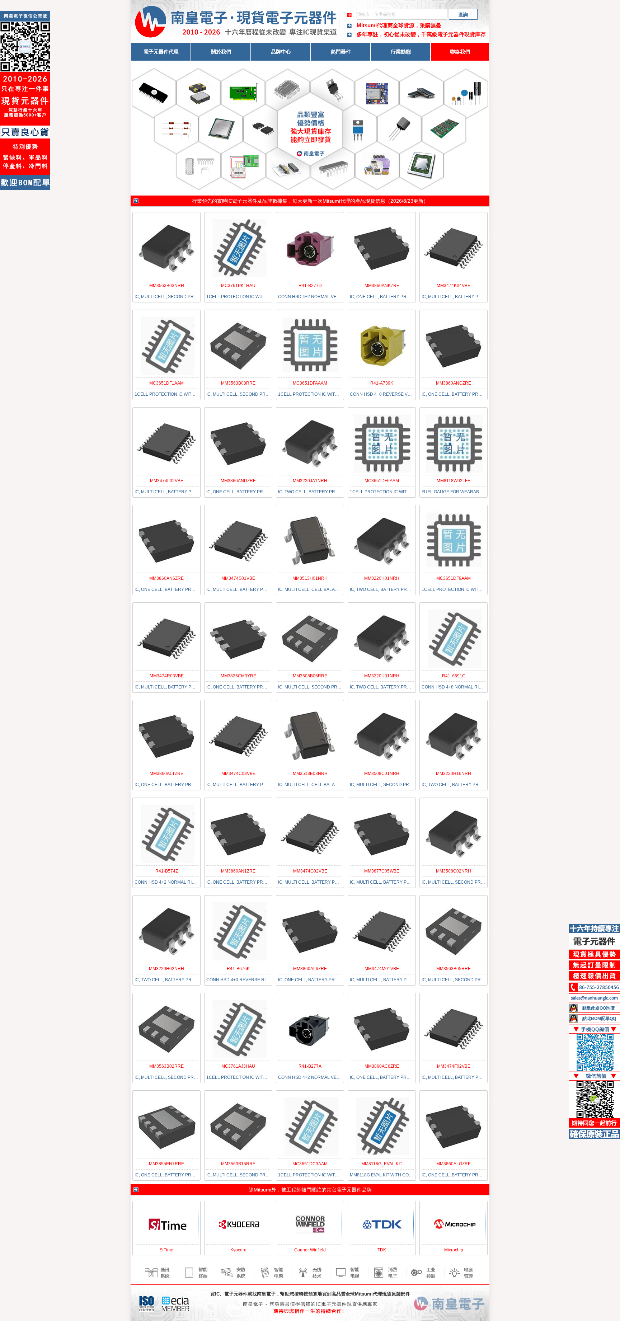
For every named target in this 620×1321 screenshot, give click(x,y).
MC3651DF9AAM (453, 578)
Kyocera (238, 1249)
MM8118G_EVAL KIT (381, 1163)
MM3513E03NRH (310, 773)
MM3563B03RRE (238, 383)
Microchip (453, 1249)
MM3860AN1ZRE (238, 871)
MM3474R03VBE (167, 675)
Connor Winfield (310, 1249)
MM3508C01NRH (381, 773)
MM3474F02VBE (453, 1066)
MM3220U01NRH (381, 675)
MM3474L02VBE (166, 480)
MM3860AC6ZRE (382, 1066)
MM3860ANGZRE (453, 383)
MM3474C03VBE (238, 773)
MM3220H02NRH (166, 968)
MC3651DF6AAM (382, 480)
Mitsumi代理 (336, 201)
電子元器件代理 (161, 52)
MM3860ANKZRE (382, 285)
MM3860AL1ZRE (166, 773)
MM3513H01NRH (310, 578)
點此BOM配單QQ (599, 1018)
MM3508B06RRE (310, 675)
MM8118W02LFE (453, 480)
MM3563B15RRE (238, 1163)
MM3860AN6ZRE (166, 578)
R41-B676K (238, 968)
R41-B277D (310, 285)
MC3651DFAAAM (310, 383)
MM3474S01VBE (238, 578)
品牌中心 (281, 52)
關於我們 (221, 52)
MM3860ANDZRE (238, 480)
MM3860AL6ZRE (310, 968)
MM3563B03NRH (166, 285)
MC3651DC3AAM (310, 1163)
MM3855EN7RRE (166, 1163)
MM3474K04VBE (453, 285)
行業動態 (401, 52)
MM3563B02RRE (166, 1066)
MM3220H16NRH (453, 773)
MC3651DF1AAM (166, 383)
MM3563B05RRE (453, 968)
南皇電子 (266, 1294)
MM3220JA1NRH (310, 480)
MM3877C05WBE (381, 871)
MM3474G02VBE (310, 871)
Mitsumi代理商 (375, 25)
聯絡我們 (460, 52)
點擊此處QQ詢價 (598, 1008)
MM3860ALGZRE (453, 1163)
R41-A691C (453, 675)
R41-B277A (310, 1066)
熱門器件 (341, 52)
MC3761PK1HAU (238, 285)
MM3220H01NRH (381, 578)
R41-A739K (381, 383)
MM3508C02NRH (453, 871)
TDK (381, 1249)
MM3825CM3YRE (238, 675)
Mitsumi (262, 1190)
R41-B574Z (166, 871)
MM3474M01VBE (382, 968)
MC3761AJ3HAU (238, 1066)
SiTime (166, 1249)
